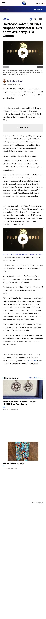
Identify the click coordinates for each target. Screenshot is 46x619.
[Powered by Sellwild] (40, 502)
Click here (32, 360)
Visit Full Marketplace (36, 378)
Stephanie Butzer (16, 81)
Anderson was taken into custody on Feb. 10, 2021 (22, 254)
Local (6, 19)
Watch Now (40, 3)
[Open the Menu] (4, 3)
